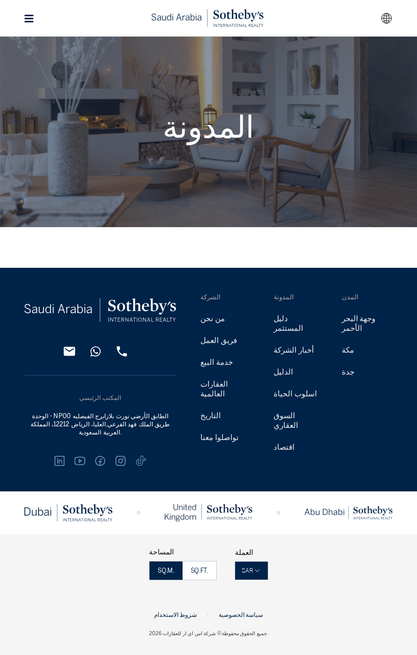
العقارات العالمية (214, 389)
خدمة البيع (216, 362)
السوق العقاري (286, 420)
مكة (348, 350)
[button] (29, 18)
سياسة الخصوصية (241, 614)
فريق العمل (218, 340)
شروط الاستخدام (175, 614)
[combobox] (386, 18)
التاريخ (210, 415)
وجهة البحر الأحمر (359, 323)
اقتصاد (284, 447)
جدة (348, 372)
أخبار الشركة (294, 350)
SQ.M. (166, 570)
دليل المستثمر (288, 323)
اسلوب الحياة (295, 393)
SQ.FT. (199, 570)
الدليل (283, 372)
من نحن (212, 318)
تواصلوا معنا (219, 437)
